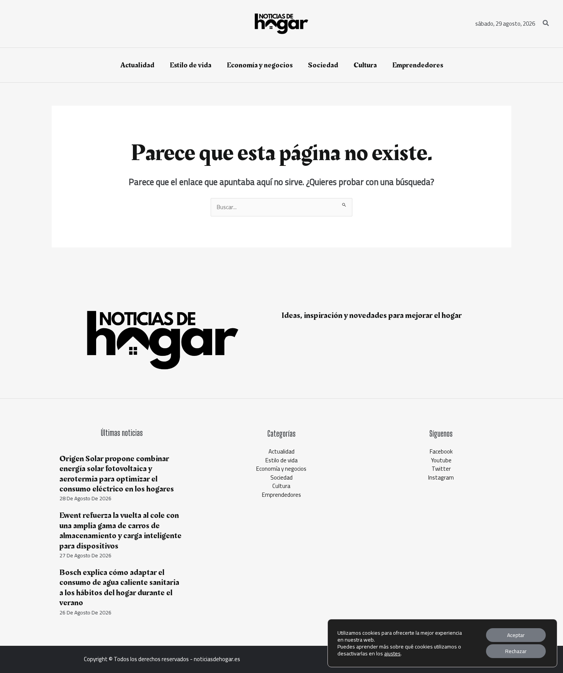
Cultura (281, 485)
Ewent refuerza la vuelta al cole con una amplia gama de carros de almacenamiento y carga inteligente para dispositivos (120, 530)
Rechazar (516, 651)
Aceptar (516, 635)
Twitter (441, 468)
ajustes (392, 653)
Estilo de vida (281, 460)
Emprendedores (281, 494)
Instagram (441, 477)
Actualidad (281, 451)
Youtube (441, 460)
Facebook (441, 451)
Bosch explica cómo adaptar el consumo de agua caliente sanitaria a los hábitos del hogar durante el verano (119, 587)
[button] (546, 24)
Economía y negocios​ (281, 468)
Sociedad (281, 477)
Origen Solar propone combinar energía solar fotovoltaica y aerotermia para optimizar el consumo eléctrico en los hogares (116, 473)
